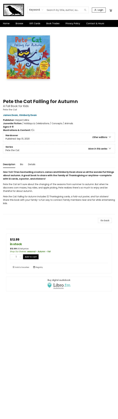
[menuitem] (6, 23)
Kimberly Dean (28, 115)
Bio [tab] (21, 164)
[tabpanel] (59, 192)
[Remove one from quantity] (12, 256)
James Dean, (11, 115)
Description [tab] (9, 164)
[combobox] (36, 10)
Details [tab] (31, 164)
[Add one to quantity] (20, 256)
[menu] (59, 23)
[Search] (85, 10)
